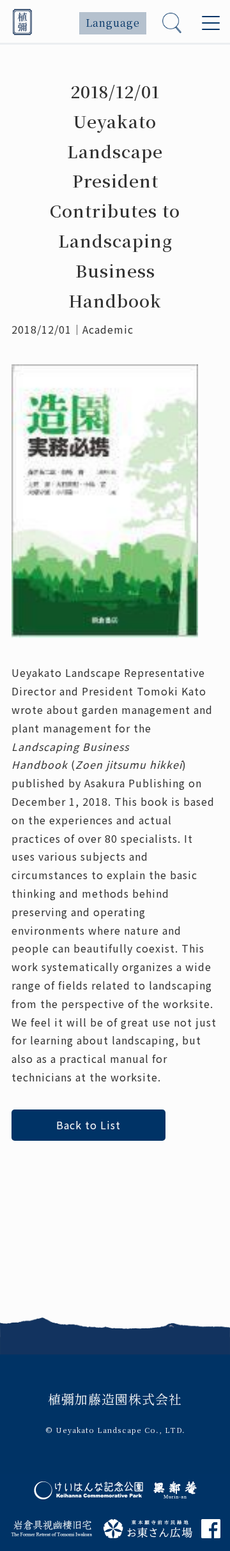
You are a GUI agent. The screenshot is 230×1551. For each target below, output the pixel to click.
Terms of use (71, 1265)
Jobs (49, 1242)
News (51, 1197)
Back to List (88, 1124)
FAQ (48, 1219)
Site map (60, 1288)
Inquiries (62, 1312)
